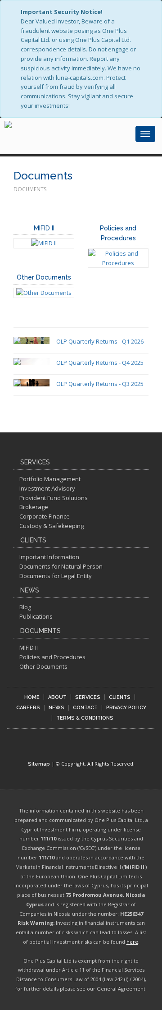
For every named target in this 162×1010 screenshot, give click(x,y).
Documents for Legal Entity (55, 576)
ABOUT (57, 697)
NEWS (56, 708)
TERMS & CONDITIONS (84, 718)
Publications (36, 616)
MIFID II (44, 228)
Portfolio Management (50, 479)
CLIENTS (119, 697)
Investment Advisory (47, 488)
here (132, 941)
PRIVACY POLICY (126, 708)
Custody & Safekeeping (51, 526)
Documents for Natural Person (61, 566)
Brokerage (33, 507)
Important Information (49, 557)
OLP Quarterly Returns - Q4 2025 (100, 362)
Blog (25, 607)
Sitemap (39, 764)
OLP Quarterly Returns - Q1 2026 (100, 341)
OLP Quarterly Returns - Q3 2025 (100, 384)
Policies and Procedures (52, 657)
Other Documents (44, 277)
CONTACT (85, 708)
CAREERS (28, 708)
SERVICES (87, 697)
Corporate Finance (44, 516)
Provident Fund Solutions (53, 498)
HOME (32, 697)
